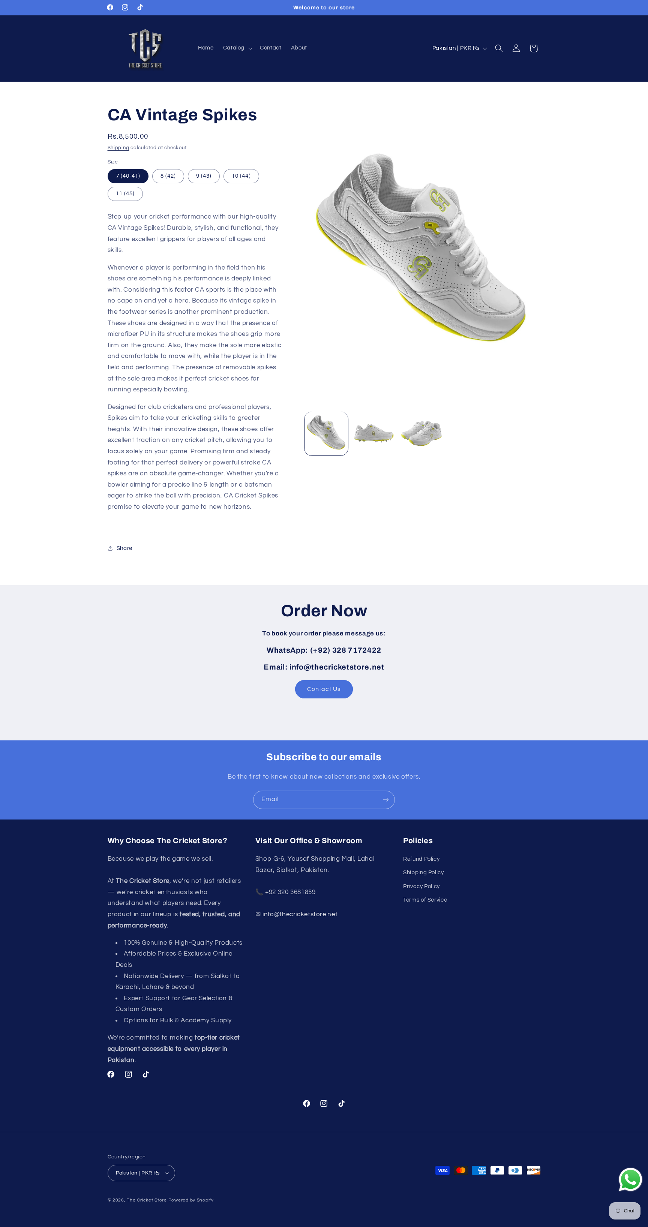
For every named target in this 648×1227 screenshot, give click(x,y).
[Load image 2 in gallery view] (374, 433)
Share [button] (124, 548)
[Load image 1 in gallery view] (326, 433)
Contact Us (324, 689)
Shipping (118, 147)
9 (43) (204, 175)
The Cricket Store (147, 1200)
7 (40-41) (128, 175)
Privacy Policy (421, 886)
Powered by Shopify (191, 1200)
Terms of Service (425, 899)
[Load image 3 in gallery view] (422, 433)
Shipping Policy (423, 872)
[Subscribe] (385, 800)
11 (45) (125, 193)
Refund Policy (421, 858)
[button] (236, 48)
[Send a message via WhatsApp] (630, 1179)
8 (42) (168, 175)
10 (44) (241, 175)
